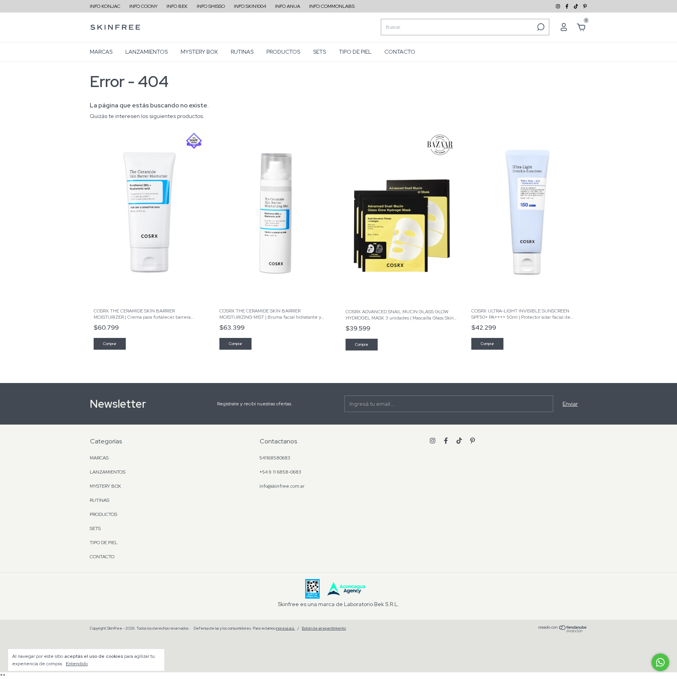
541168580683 (274, 458)
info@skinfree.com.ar (281, 486)
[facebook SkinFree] (567, 6)
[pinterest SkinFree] (585, 6)
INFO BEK (177, 6)
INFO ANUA (287, 6)
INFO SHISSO (211, 6)
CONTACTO (399, 51)
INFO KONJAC (105, 6)
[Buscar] (540, 27)
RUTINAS (242, 51)
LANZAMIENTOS (146, 51)
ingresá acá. (285, 628)
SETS (319, 51)
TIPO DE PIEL (355, 51)
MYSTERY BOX (199, 51)
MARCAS (101, 51)
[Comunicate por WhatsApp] (660, 662)
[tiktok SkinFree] (576, 6)
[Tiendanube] (562, 630)
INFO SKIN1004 (250, 6)
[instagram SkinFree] (558, 6)
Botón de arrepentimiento (324, 628)
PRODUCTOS (283, 51)
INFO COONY (143, 6)
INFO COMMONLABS (332, 6)
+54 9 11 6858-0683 (280, 472)
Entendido (77, 664)
